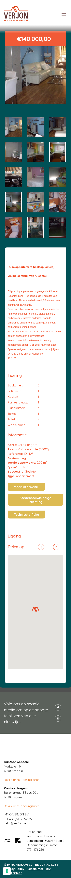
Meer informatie (26, 487)
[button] (35, 609)
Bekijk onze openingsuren (21, 780)
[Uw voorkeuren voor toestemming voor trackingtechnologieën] (7, 871)
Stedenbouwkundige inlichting (35, 500)
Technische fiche (26, 515)
